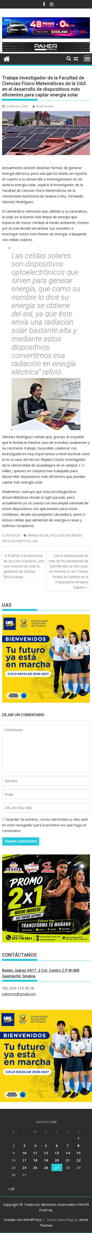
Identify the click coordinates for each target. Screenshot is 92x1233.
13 (57, 1152)
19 (46, 1160)
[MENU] (87, 58)
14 (68, 1152)
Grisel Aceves (45, 106)
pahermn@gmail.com (19, 993)
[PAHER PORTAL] (6, 58)
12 (46, 1152)
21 (68, 1160)
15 (78, 1152)
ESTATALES (13, 535)
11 (35, 1152)
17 (24, 1160)
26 (46, 1167)
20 (57, 1160)
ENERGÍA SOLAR (38, 535)
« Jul (11, 1188)
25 (35, 1167)
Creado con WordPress (23, 1219)
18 (35, 1160)
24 (24, 1167)
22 (78, 1160)
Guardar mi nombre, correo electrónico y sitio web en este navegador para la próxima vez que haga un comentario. (45, 825)
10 (24, 1152)
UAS (35, 541)
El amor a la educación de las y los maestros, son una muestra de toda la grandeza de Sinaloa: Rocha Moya (24, 566)
